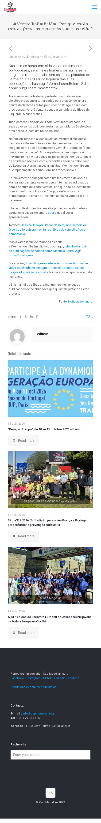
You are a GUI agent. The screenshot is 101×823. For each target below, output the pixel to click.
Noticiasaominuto (80, 301)
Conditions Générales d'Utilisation (34, 687)
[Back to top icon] (50, 793)
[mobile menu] (95, 7)
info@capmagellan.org (38, 713)
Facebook (18, 678)
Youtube (73, 678)
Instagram (33, 678)
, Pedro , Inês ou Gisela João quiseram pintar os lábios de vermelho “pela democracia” (48, 229)
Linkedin (60, 678)
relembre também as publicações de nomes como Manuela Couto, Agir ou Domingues (49, 251)
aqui (51, 212)
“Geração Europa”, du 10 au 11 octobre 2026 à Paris (44, 429)
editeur (34, 57)
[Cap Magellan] (10, 7)
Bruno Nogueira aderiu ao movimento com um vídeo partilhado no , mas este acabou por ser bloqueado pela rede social (48, 268)
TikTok (47, 678)
